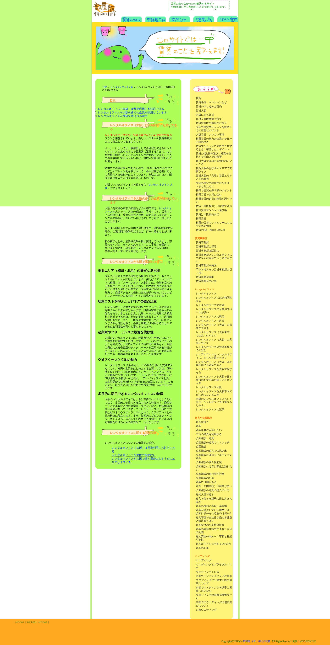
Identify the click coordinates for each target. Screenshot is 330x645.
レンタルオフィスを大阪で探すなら (134, 455)
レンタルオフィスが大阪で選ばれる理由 (122, 116)
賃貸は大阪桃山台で (207, 214)
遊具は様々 (202, 421)
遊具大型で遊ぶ (205, 494)
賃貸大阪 (201, 110)
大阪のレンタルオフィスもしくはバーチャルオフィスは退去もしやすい (214, 402)
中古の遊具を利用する (209, 434)
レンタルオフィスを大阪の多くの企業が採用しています (132, 112)
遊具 (198, 426)
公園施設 (201, 446)
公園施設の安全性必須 (209, 462)
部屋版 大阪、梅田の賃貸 (256, 641)
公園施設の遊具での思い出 (211, 450)
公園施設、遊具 (205, 438)
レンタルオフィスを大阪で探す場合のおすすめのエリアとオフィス (214, 380)
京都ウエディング (206, 609)
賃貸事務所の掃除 (206, 246)
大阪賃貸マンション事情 (210, 134)
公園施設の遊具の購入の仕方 (212, 490)
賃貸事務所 (202, 242)
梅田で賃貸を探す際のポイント (214, 190)
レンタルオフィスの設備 (210, 305)
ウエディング (203, 560)
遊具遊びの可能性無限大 (210, 525)
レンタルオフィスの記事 (210, 409)
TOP (104, 87)
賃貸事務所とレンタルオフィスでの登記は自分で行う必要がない (214, 258)
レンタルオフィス (206, 293)
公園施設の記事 (205, 478)
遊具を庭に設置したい (209, 430)
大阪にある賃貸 (205, 114)
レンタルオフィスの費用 (210, 316)
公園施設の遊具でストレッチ (212, 442)
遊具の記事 (202, 548)
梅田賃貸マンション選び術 (211, 210)
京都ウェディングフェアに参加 (214, 576)
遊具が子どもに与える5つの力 (213, 543)
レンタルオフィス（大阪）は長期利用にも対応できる (131, 108)
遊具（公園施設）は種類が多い (214, 486)
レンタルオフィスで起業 (210, 320)
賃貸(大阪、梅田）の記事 (210, 230)
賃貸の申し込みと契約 (209, 106)
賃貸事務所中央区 (206, 265)
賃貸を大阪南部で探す (209, 119)
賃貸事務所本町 (205, 277)
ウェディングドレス (207, 572)
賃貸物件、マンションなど (211, 102)
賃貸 (198, 98)
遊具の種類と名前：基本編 (211, 506)
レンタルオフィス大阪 (209, 387)
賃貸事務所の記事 (206, 281)
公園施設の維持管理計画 (210, 473)
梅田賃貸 (201, 218)
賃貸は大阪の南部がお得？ (211, 123)
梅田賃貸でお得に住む (209, 194)
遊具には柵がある (206, 482)
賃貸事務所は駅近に (207, 250)
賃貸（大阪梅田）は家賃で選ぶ (214, 206)
